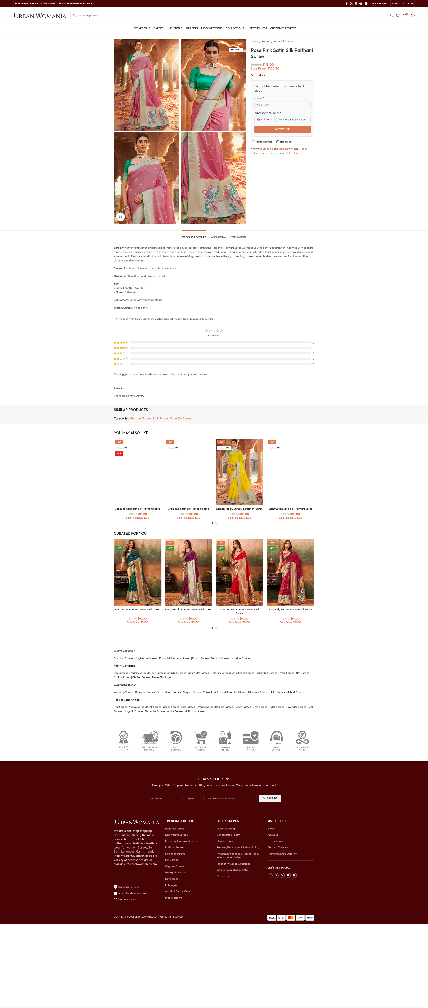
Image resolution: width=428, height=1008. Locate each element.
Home (254, 41)
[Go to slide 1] (212, 523)
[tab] (194, 235)
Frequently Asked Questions (233, 863)
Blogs (271, 828)
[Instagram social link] (356, 3)
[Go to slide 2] (216, 523)
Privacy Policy (276, 841)
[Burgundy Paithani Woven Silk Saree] (290, 572)
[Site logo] (40, 15)
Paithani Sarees (140, 418)
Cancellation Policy (228, 834)
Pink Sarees (161, 418)
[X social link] (351, 3)
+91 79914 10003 (126, 899)
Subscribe (270, 798)
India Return (286, 148)
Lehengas (171, 885)
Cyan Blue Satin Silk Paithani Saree (188, 508)
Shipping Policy (226, 841)
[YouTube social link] (361, 3)
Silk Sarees (171, 859)
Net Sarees (171, 878)
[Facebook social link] (347, 3)
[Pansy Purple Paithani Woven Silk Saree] (188, 572)
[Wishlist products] (398, 15)
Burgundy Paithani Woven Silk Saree (290, 609)
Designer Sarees (175, 853)
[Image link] (137, 822)
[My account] (391, 15)
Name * (259, 98)
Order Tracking (226, 828)
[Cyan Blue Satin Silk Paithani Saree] (188, 472)
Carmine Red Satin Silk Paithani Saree (137, 508)
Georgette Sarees (175, 872)
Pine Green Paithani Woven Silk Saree (137, 609)
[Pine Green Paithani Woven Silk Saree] (137, 572)
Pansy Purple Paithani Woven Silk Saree (188, 609)
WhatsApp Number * (267, 113)
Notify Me (282, 129)
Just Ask (293, 153)
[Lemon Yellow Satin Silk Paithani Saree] (239, 472)
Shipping (268, 148)
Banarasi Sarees (174, 828)
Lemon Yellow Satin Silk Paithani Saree (239, 508)
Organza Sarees (174, 866)
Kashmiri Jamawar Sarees (181, 841)
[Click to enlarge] (120, 217)
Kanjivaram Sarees (176, 834)
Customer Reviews (128, 886)
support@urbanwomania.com (134, 893)
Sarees (266, 41)
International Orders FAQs (232, 870)
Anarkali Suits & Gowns (179, 891)
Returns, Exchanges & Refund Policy (238, 847)
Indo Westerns (173, 897)
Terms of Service (278, 847)
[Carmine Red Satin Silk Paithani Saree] (137, 472)
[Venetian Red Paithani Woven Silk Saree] (239, 572)
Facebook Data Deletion (282, 853)
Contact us (223, 876)
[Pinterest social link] (366, 3)
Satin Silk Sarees (283, 41)
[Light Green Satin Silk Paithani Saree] (290, 472)
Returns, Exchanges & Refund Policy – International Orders (239, 855)
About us (273, 834)
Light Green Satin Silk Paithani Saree (290, 508)
